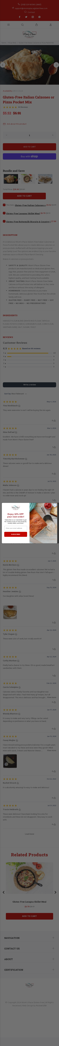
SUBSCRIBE (15, 534)
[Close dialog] (54, 505)
